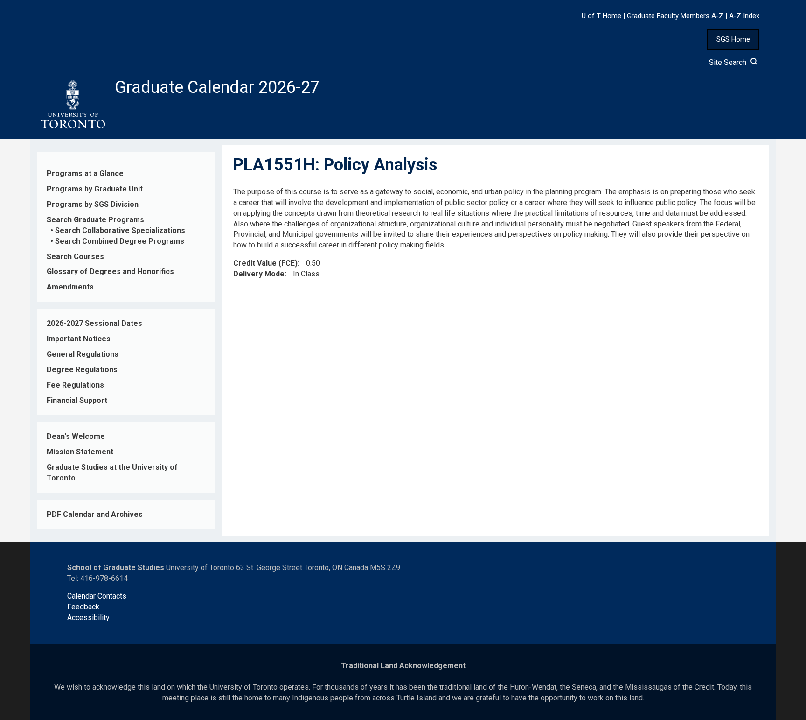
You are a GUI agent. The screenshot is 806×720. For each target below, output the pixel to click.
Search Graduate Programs (95, 219)
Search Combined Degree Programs (119, 241)
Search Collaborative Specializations (120, 230)
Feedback (83, 606)
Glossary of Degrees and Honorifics (110, 271)
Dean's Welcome (76, 436)
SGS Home (733, 39)
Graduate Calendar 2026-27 (217, 87)
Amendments (70, 286)
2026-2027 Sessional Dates (94, 323)
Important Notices (79, 338)
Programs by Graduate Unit (95, 188)
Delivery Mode (259, 273)
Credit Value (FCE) (265, 263)
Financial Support (77, 400)
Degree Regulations (82, 369)
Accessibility (88, 617)
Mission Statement (80, 451)
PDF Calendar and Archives (95, 514)
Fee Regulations (75, 385)
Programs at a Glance (85, 173)
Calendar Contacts (96, 596)
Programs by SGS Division (93, 204)
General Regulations (82, 354)
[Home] (72, 104)
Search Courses (75, 256)
